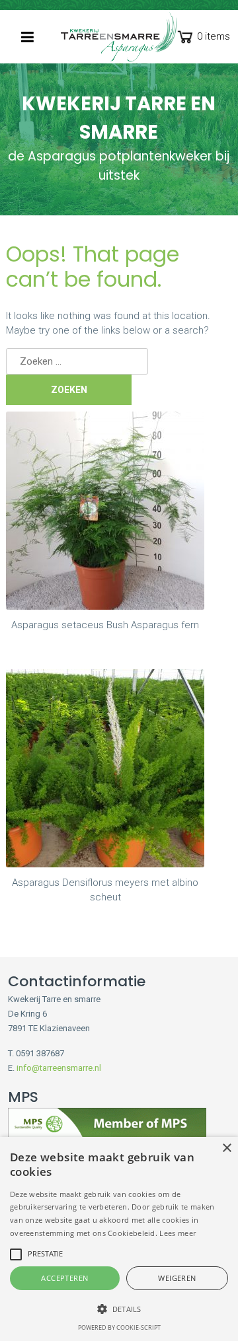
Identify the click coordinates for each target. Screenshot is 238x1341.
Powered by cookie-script (119, 1327)
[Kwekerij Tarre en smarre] (119, 37)
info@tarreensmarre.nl (59, 1068)
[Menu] (27, 37)
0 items (213, 36)
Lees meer (177, 1233)
